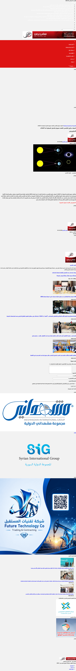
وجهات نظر (71, 50)
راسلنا (72, 62)
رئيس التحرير (64, 142)
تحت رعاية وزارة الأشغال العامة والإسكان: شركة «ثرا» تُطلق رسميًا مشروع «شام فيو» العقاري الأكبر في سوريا (52, 10)
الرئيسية (74, 126)
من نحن (72, 59)
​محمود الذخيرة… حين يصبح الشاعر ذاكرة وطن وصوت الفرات (62, 8)
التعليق (74, 373)
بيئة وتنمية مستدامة (67, 126)
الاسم (74, 376)
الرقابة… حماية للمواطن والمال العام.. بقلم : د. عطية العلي (62, 5)
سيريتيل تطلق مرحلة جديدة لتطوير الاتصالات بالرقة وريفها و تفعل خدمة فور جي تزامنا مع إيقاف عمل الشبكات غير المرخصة (49, 17)
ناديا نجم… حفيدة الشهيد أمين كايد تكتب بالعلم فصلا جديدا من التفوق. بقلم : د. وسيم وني (54, 336)
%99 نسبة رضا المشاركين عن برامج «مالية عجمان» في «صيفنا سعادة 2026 (58, 297)
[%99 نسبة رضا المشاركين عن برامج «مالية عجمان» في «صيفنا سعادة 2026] (64, 294)
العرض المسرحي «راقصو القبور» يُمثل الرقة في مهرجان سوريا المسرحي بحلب (58, 7)
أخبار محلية (71, 44)
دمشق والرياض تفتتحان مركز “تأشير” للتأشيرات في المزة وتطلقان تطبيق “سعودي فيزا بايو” (55, 13)
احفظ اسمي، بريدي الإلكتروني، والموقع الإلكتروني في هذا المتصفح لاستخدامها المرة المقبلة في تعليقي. (53, 384)
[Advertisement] (40, 78)
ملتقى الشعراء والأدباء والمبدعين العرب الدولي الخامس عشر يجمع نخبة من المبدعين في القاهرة (53, 355)
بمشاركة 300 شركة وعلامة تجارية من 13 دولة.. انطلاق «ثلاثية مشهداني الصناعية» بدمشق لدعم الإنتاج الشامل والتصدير (50, 594)
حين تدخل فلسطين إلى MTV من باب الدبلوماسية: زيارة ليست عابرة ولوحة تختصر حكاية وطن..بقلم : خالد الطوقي (51, 20)
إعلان (75, 433)
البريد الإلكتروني (72, 378)
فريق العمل (71, 669)
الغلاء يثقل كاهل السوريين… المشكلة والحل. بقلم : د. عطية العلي (60, 15)
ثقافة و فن (71, 53)
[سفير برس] (49, 38)
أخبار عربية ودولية (70, 47)
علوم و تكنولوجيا (70, 56)
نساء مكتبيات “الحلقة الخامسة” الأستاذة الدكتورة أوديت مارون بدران (60, 18)
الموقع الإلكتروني (72, 381)
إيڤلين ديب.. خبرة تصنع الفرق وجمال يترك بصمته (64, 12)
